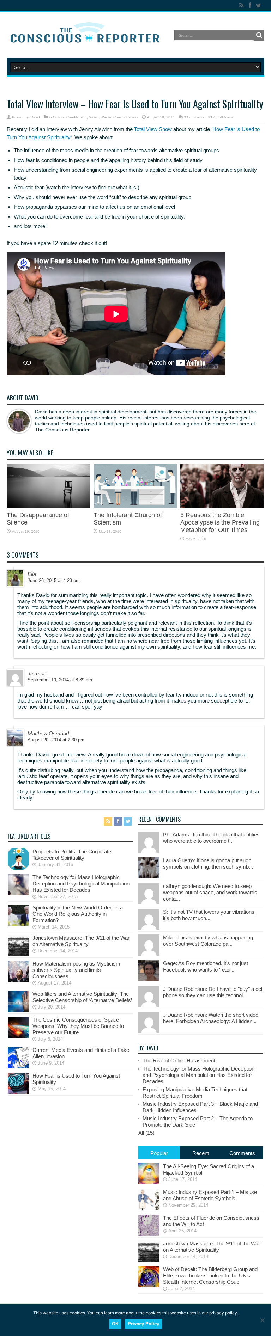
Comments (242, 1153)
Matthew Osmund (48, 733)
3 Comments (194, 117)
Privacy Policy (143, 1323)
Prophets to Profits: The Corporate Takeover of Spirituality (71, 854)
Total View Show (153, 129)
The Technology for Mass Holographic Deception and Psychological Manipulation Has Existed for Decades (81, 883)
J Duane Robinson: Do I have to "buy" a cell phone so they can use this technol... (213, 992)
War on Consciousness (119, 117)
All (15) (146, 1133)
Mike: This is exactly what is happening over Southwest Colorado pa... (208, 940)
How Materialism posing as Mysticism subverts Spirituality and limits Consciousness (76, 970)
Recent (200, 1153)
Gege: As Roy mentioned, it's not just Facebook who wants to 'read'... (205, 966)
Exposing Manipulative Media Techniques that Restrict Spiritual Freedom (195, 1092)
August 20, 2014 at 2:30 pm (56, 739)
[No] (262, 1320)
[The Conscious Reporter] (86, 40)
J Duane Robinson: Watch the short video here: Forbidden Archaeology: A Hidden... (210, 1018)
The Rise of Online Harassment (179, 1061)
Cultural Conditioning (70, 117)
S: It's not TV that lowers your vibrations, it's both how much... (209, 915)
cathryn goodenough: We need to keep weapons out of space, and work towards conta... (210, 892)
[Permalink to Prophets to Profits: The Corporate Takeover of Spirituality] (18, 868)
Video (93, 117)
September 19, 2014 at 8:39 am (60, 679)
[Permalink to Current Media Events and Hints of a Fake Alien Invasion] (18, 1066)
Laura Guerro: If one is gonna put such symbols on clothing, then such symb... (208, 863)
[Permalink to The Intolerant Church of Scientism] (135, 506)
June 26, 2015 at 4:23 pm (54, 580)
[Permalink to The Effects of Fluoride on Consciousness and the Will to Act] (148, 1234)
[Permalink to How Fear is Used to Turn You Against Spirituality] (18, 1092)
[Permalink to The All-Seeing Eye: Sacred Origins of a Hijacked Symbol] (148, 1182)
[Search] (259, 35)
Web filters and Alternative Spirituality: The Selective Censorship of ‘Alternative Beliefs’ (82, 997)
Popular (159, 1153)
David (35, 117)
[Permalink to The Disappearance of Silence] (48, 506)
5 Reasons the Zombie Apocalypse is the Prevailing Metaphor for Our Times (220, 522)
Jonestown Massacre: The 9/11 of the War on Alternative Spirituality (81, 941)
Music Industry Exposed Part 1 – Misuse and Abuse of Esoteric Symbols (210, 1195)
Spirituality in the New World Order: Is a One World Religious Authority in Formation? (77, 914)
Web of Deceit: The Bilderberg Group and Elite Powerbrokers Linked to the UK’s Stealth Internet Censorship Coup (210, 1275)
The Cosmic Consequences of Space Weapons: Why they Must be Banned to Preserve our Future (78, 1026)
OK (115, 1323)
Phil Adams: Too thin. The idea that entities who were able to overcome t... (211, 838)
